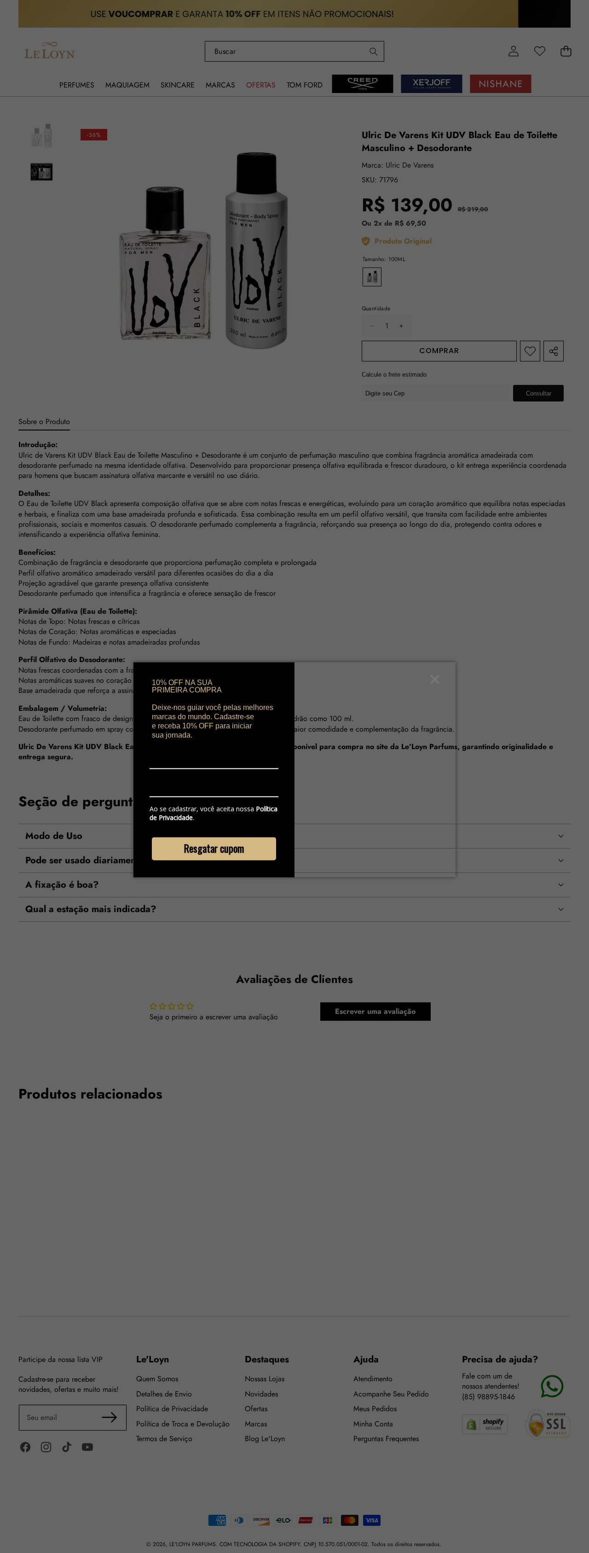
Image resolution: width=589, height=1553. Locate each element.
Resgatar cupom (214, 848)
